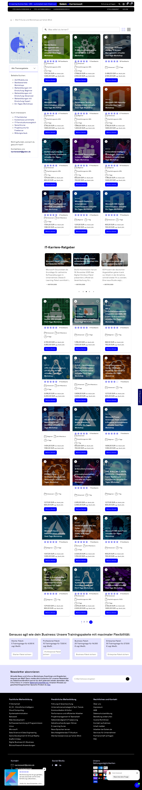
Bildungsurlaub (21, 133)
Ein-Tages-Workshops (24, 104)
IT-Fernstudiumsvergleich (25, 122)
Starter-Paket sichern (22, 654)
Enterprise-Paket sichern (118, 654)
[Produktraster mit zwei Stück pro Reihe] (123, 29)
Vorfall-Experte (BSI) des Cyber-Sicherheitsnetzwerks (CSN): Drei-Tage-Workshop (85, 530)
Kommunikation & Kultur (61, 710)
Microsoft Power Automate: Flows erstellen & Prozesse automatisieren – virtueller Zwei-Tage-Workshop (116, 422)
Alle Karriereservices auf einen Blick (66, 736)
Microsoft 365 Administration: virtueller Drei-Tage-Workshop (54, 105)
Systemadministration (18, 713)
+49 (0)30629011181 (23, 769)
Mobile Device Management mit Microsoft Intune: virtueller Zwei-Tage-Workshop (52, 50)
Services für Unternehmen (104, 732)
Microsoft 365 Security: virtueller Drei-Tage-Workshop (115, 105)
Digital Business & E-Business (21, 742)
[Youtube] (56, 765)
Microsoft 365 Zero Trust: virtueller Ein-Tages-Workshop (116, 533)
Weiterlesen (52, 284)
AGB (95, 710)
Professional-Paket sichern (52, 653)
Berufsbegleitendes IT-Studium (64, 732)
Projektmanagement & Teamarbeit (65, 716)
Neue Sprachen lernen (60, 729)
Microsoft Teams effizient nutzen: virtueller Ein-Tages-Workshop (85, 157)
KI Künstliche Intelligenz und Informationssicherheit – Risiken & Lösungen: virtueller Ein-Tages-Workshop (85, 475)
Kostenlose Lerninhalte (24, 120)
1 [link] (81, 622)
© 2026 (20, 777)
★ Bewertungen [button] (140, 397)
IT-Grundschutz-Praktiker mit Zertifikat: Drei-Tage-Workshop (85, 53)
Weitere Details (50, 80)
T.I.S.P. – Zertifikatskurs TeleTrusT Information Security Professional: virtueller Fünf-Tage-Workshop (85, 370)
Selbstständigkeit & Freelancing (64, 720)
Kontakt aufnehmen (101, 723)
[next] (91, 622)
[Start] (11, 20)
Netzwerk (13, 716)
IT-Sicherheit (14, 704)
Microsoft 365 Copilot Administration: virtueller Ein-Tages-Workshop (115, 206)
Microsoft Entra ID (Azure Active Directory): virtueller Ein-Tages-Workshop (85, 424)
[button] (123, 4)
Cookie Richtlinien (101, 720)
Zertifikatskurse (21, 80)
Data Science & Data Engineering (22, 732)
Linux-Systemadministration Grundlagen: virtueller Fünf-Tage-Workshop (84, 584)
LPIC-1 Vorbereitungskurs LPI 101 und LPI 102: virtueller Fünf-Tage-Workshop (55, 372)
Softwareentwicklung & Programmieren (25, 723)
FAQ (95, 739)
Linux (11, 726)
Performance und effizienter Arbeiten (67, 713)
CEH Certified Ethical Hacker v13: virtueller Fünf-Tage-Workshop (53, 319)
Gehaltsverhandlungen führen (64, 723)
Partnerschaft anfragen (103, 736)
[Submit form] (127, 679)
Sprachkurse (20, 125)
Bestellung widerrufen (102, 716)
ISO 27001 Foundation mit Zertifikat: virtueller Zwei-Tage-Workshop (55, 206)
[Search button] (44, 29)
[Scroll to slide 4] (86, 291)
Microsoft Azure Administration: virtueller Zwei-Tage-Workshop (54, 533)
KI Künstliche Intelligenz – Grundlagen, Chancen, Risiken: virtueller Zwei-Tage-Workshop (116, 156)
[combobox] (83, 29)
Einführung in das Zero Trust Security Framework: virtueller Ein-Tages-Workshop (55, 156)
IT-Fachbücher (21, 117)
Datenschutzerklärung (39, 682)
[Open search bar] (119, 4)
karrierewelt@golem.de (24, 765)
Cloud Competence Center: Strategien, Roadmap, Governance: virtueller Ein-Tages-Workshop (115, 370)
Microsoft (13, 729)
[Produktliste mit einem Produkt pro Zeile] (128, 29)
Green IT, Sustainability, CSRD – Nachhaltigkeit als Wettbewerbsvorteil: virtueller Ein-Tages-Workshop (55, 582)
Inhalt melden (99, 726)
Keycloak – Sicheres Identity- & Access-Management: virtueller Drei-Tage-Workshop (115, 51)
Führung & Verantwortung (62, 704)
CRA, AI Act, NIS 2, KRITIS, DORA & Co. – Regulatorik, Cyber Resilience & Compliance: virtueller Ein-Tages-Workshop (116, 476)
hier (48, 685)
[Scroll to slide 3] (83, 291)
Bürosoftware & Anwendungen (22, 745)
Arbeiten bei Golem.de (102, 729)
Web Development (17, 720)
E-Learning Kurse (58, 726)
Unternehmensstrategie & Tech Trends (67, 707)
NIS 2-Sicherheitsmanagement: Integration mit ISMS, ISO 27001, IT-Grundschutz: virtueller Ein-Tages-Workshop (115, 315)
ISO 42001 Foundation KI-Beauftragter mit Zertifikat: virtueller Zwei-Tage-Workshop (55, 424)
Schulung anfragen (108, 4)
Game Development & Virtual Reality (24, 736)
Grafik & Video (15, 739)
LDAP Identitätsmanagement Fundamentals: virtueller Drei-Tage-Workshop (115, 584)
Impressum (98, 707)
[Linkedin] (60, 765)
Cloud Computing (16, 710)
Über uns (97, 704)
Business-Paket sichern (86, 654)
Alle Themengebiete (20, 68)
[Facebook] (52, 765)
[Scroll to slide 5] (89, 291)
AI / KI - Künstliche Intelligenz (21, 707)
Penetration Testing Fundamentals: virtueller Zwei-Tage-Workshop (85, 105)
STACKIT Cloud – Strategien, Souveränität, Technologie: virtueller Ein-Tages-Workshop (55, 478)
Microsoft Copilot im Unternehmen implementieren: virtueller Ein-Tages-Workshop (86, 205)
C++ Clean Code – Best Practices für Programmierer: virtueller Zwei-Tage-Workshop (85, 318)
